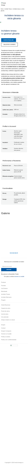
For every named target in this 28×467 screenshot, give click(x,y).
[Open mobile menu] (26, 4)
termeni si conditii (19, 276)
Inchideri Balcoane (6, 297)
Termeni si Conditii (6, 334)
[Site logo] (5, 4)
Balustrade (4, 291)
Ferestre (3, 285)
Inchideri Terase (8, 9)
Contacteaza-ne (8, 40)
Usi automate (4, 317)
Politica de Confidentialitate (8, 339)
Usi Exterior (4, 288)
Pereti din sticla (5, 311)
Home (2, 9)
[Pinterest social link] (17, 465)
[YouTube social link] (15, 465)
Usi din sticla (4, 314)
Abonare (8, 269)
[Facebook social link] (10, 465)
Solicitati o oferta (9, 44)
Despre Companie (6, 331)
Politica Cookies (5, 336)
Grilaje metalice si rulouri (8, 320)
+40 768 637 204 (14, 0)
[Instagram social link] (13, 465)
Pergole (3, 300)
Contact (3, 328)
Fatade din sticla (5, 308)
